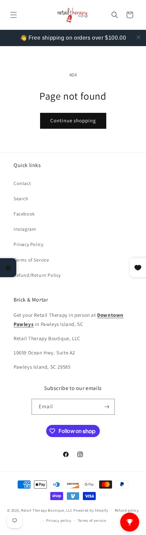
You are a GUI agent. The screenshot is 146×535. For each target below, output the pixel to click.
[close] (138, 37)
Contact (22, 183)
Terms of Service (31, 260)
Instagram (25, 229)
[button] (13, 14)
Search (21, 199)
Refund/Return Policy (37, 275)
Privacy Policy (28, 244)
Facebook (24, 214)
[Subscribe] (106, 407)
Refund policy (127, 510)
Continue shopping (73, 120)
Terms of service (92, 520)
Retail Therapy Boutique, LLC (47, 510)
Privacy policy (58, 520)
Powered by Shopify (90, 510)
